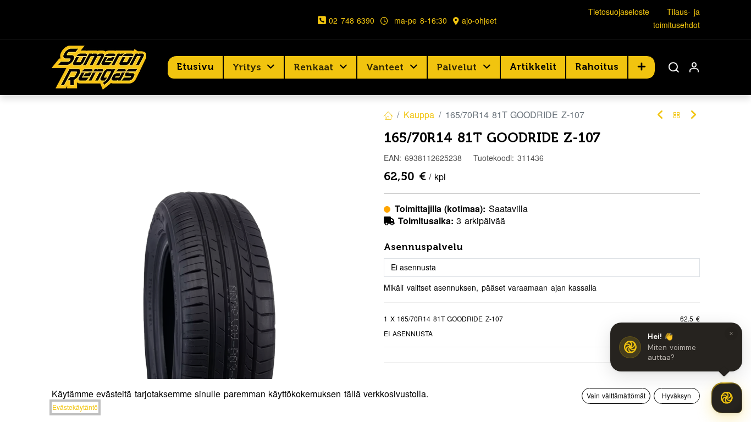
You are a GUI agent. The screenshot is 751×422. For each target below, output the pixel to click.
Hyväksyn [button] (676, 395)
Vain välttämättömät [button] (616, 395)
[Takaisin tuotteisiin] (676, 115)
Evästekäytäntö (75, 407)
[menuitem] (195, 67)
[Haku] (673, 67)
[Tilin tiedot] (694, 67)
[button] (641, 67)
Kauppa (419, 114)
